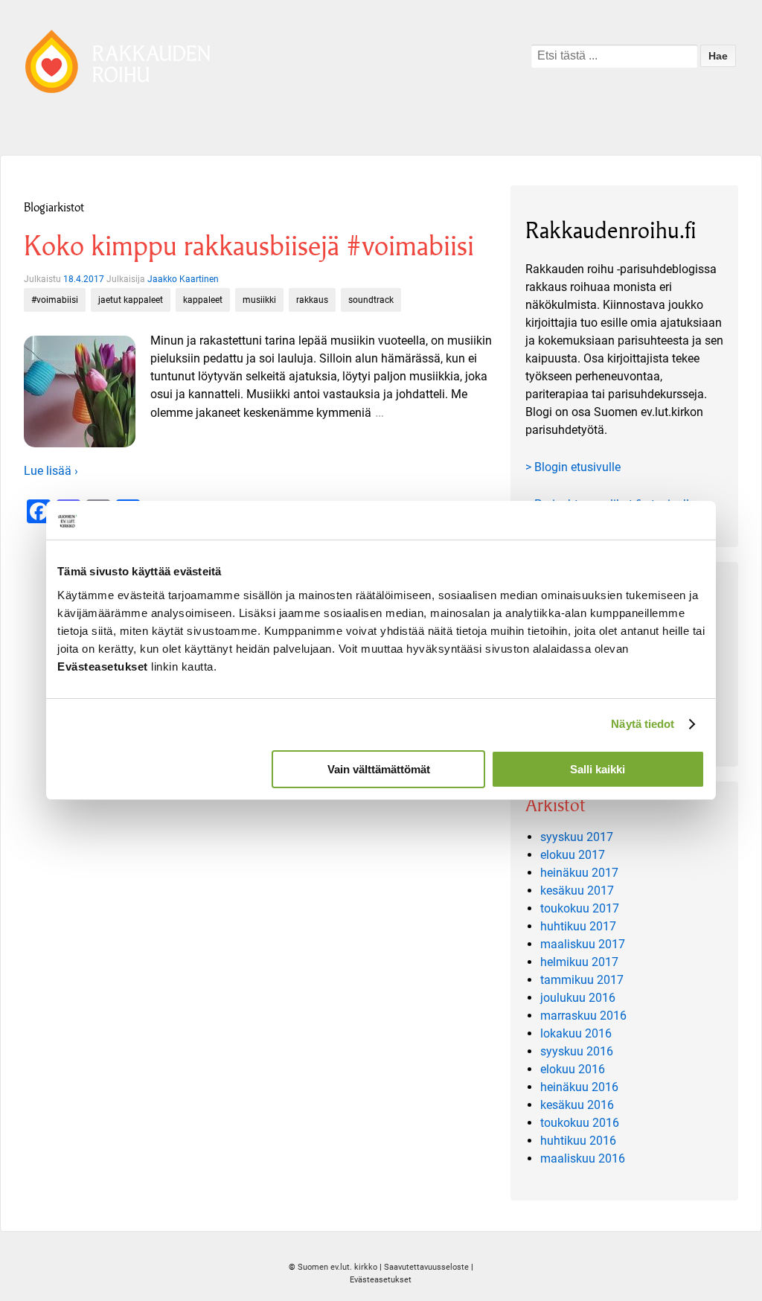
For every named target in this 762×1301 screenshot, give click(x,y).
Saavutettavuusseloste (426, 1267)
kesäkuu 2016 (577, 1105)
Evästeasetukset (381, 1280)
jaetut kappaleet (130, 300)
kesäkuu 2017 (577, 890)
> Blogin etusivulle (573, 467)
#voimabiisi (54, 300)
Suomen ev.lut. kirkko (337, 1267)
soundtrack (371, 300)
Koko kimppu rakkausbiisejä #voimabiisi (249, 246)
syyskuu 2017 (576, 837)
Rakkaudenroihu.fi (611, 230)
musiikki (259, 300)
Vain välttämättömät (378, 769)
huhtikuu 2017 (578, 926)
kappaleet (202, 300)
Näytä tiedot (642, 723)
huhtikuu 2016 (578, 1141)
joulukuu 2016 (577, 998)
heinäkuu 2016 (579, 1087)
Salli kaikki (597, 769)
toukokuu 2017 (579, 908)
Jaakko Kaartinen (183, 279)
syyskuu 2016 (576, 1051)
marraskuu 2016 (583, 1015)
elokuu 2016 (572, 1069)
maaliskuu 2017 (582, 944)
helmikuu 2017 (579, 962)
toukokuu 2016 (579, 1123)
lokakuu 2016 (576, 1033)
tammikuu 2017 (582, 980)
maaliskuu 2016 (582, 1158)
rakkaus (312, 300)
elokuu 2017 (572, 855)
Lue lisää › (51, 471)
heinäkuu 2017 (579, 873)
